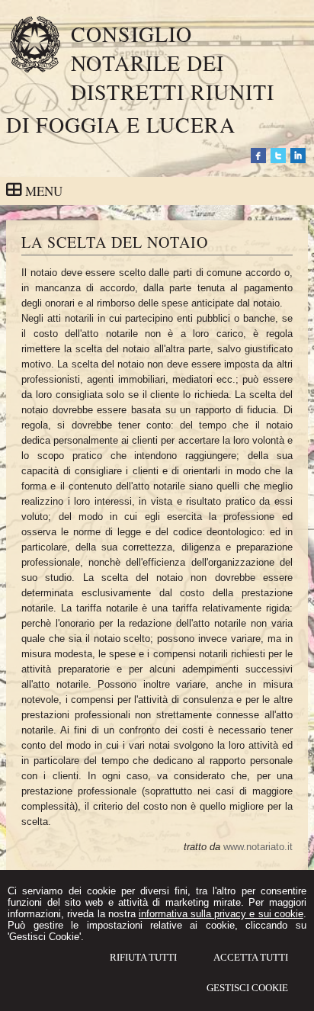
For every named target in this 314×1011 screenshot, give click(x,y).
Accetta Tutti (250, 957)
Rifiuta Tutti (143, 957)
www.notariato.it (258, 846)
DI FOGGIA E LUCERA (121, 124)
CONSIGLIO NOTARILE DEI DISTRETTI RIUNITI (172, 62)
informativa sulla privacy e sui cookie (221, 914)
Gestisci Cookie (247, 987)
